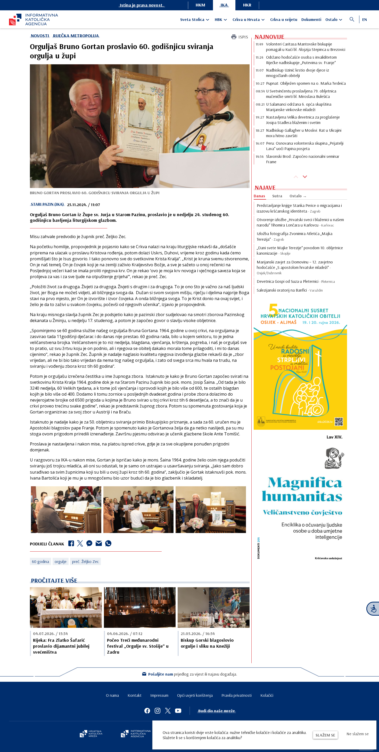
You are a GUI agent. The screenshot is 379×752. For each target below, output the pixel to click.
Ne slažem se (358, 733)
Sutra (277, 195)
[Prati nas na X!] (168, 711)
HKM (200, 5)
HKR (247, 5)
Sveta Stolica (192, 19)
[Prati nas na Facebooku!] (147, 711)
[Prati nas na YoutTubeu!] (178, 711)
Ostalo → (298, 195)
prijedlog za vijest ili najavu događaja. (192, 674)
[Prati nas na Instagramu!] (157, 711)
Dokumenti (311, 19)
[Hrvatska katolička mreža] (91, 734)
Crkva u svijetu (283, 19)
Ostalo (331, 19)
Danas (259, 195)
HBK (218, 19)
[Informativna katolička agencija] (136, 734)
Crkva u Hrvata (246, 19)
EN (364, 19)
